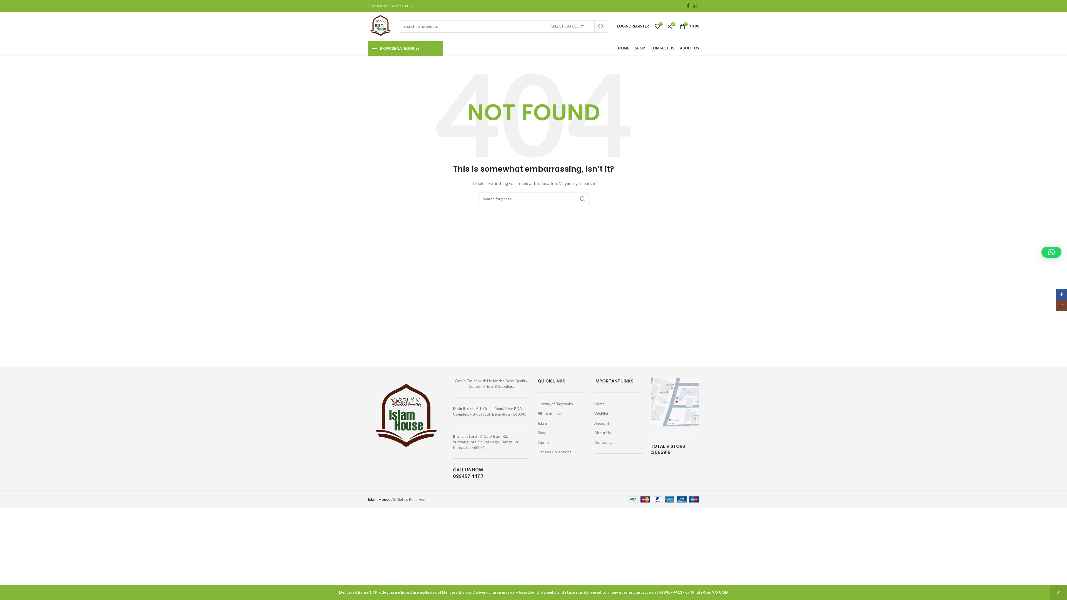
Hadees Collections (555, 451)
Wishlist (601, 413)
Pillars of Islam (550, 413)
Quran (543, 442)
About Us (602, 432)
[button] (1051, 252)
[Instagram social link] (695, 6)
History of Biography (555, 403)
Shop (542, 432)
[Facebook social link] (688, 6)
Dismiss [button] (1058, 592)
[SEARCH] (601, 26)
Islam (542, 423)
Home (599, 403)
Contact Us (604, 442)
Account (601, 423)
